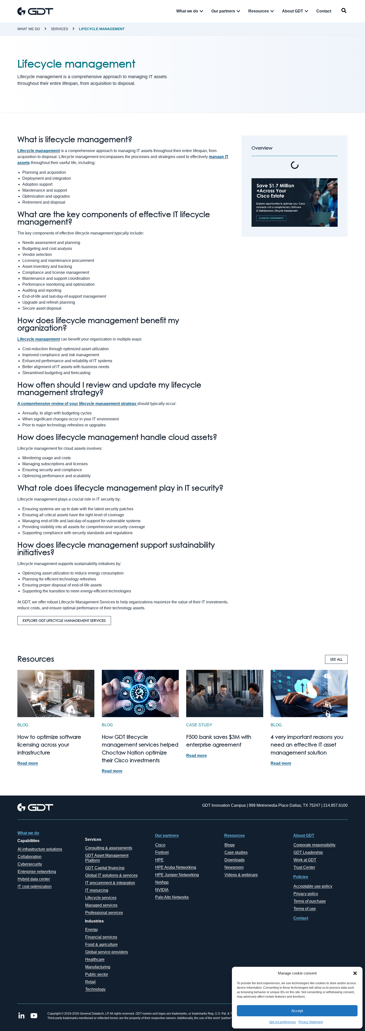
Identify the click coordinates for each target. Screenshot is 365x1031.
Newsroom (234, 867)
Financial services (101, 937)
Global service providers (106, 952)
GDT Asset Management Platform (106, 857)
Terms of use (304, 909)
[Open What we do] (201, 11)
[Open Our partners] (238, 11)
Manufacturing (97, 967)
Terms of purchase (309, 901)
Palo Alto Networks (172, 897)
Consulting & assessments (108, 848)
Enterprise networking (37, 871)
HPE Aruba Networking (175, 867)
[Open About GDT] (306, 11)
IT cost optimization (35, 886)
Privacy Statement (310, 1022)
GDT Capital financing (104, 868)
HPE (159, 860)
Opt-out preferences (282, 1022)
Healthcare (95, 959)
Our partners (167, 835)
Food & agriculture (101, 944)
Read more (27, 763)
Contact (300, 918)
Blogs (229, 845)
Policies (300, 877)
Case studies (236, 852)
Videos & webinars (241, 875)
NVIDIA (162, 890)
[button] (355, 973)
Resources (234, 835)
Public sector (96, 974)
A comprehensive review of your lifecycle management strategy (76, 403)
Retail (90, 982)
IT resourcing (96, 890)
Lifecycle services (100, 898)
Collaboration (29, 857)
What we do (28, 29)
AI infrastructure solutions (40, 849)
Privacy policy (305, 894)
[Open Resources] (272, 11)
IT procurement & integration (110, 883)
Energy (91, 929)
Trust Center (304, 867)
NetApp (162, 882)
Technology (95, 989)
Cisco (160, 845)
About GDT (303, 835)
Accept (297, 1011)
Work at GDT (304, 860)
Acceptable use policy (312, 886)
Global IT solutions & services (111, 875)
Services (59, 29)
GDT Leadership (308, 852)
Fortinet (162, 852)
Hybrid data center (34, 879)
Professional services (104, 913)
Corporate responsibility (314, 845)
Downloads (234, 860)
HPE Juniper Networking (177, 875)
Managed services (101, 905)
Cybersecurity (30, 864)
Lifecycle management (102, 29)
